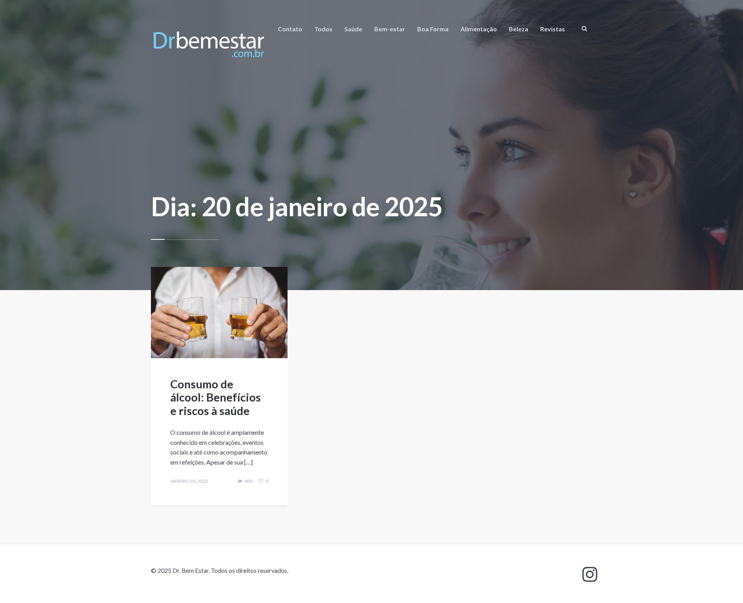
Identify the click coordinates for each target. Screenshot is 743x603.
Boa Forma (433, 28)
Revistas (552, 28)
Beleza (518, 28)
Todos (323, 28)
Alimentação (479, 28)
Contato (290, 28)
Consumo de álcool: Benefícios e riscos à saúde (215, 397)
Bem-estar (389, 28)
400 (249, 481)
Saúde (353, 28)
